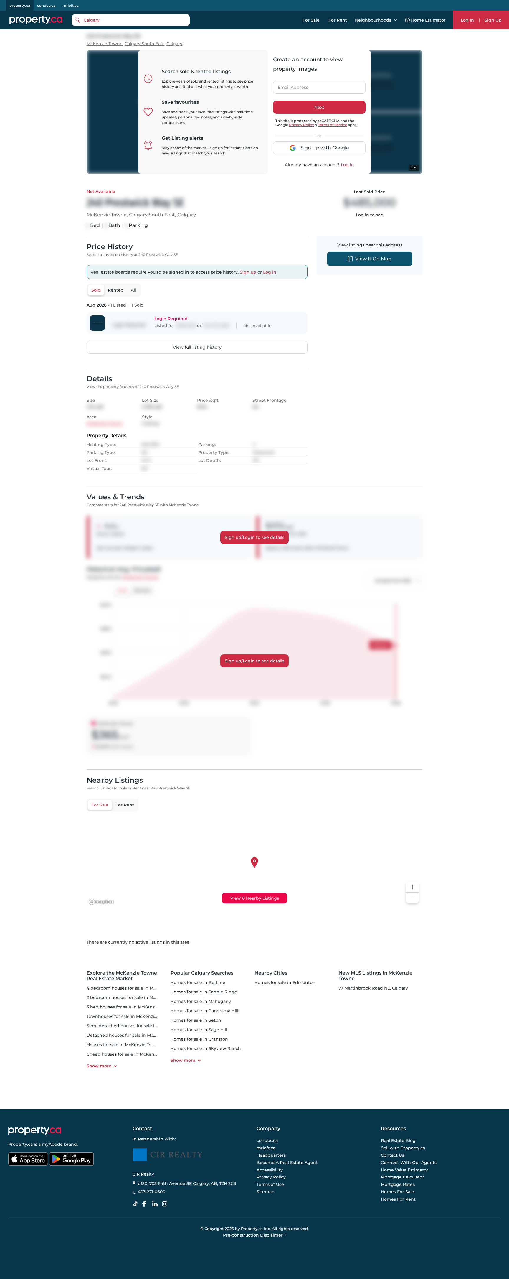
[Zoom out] (412, 898)
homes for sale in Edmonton (284, 982)
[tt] (137, 1204)
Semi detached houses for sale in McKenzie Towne (140, 1025)
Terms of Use (270, 1184)
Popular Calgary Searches (202, 973)
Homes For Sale (397, 1191)
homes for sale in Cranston (199, 1039)
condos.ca (46, 5)
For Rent (337, 20)
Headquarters (271, 1155)
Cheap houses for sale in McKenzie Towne (131, 1054)
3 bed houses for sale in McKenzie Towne (130, 1007)
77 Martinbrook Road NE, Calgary (373, 988)
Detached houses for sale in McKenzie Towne (135, 1035)
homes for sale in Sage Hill (199, 1029)
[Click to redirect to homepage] (35, 20)
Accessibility (270, 1170)
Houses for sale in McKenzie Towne (124, 1044)
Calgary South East (144, 43)
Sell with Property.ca (403, 1148)
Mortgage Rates (398, 1184)
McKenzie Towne (105, 43)
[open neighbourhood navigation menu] (395, 20)
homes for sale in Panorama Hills (205, 1010)
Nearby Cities (270, 973)
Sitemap (266, 1191)
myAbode (52, 1144)
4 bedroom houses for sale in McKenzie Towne (136, 988)
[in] (166, 1204)
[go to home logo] (34, 1130)
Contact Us (392, 1155)
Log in (347, 164)
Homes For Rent (398, 1199)
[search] (131, 20)
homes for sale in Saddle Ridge (204, 992)
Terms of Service (332, 125)
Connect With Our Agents (409, 1162)
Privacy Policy (301, 125)
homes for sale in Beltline (198, 982)
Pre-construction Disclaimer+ (254, 1235)
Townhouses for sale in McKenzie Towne (129, 1016)
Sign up (248, 272)
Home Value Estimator (404, 1170)
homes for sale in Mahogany (201, 1001)
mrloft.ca (70, 5)
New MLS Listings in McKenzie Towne (375, 975)
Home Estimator (428, 20)
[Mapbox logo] (101, 901)
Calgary (174, 43)
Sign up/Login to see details (254, 537)
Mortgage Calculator (402, 1177)
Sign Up (493, 20)
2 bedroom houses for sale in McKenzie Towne (136, 997)
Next (319, 107)
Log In (467, 20)
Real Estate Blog (398, 1140)
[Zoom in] (412, 887)
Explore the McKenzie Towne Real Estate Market (122, 975)
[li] (156, 1204)
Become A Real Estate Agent (287, 1162)
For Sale (311, 20)
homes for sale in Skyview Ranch (206, 1048)
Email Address (289, 85)
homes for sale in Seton (196, 1020)
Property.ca (20, 1144)
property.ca (19, 5)
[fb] (146, 1204)
